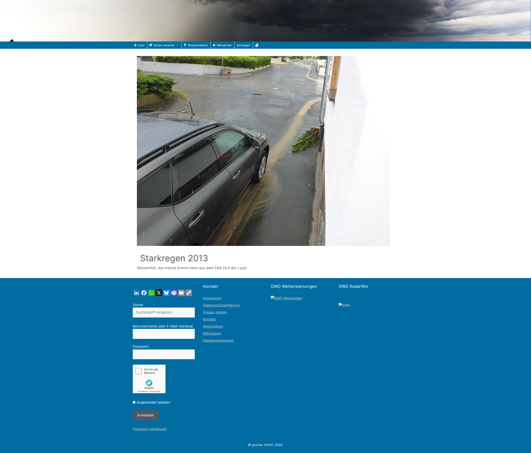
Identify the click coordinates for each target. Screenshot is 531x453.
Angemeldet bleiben (152, 402)
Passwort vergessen (150, 429)
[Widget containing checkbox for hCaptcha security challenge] (149, 379)
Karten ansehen (164, 45)
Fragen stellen (215, 312)
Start (141, 45)
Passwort (141, 346)
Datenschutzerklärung (221, 305)
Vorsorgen (243, 45)
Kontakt (209, 319)
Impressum (212, 298)
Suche (138, 305)
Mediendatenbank (218, 340)
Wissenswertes (198, 45)
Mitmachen (224, 45)
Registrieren (213, 326)
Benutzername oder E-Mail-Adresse (163, 326)
